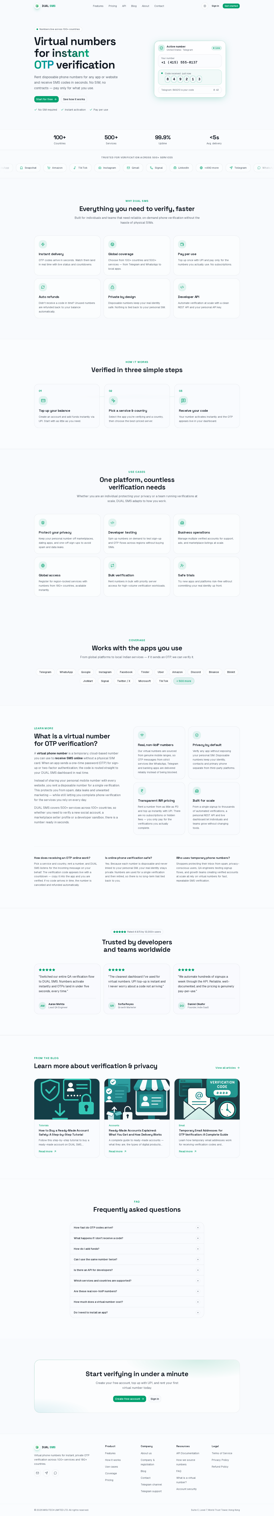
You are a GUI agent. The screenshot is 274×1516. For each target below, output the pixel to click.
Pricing (113, 6)
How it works (113, 1460)
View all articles (225, 1067)
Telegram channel (151, 1484)
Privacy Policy (220, 1460)
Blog (134, 6)
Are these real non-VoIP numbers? (136, 1291)
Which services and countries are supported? (136, 1280)
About (145, 6)
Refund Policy (220, 1466)
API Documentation (187, 1453)
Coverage (111, 1473)
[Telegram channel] (46, 1473)
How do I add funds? (136, 1248)
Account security (186, 1489)
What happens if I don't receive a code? (136, 1238)
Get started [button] (231, 5)
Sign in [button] (215, 5)
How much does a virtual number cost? (136, 1302)
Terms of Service (222, 1453)
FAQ (178, 1471)
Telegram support (151, 1491)
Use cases (111, 1466)
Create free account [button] (127, 1399)
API (124, 6)
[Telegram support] (55, 1473)
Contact (159, 6)
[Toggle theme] (204, 6)
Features (98, 6)
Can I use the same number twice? (136, 1259)
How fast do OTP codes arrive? (136, 1227)
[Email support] (37, 1473)
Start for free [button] (44, 99)
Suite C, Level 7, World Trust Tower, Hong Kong (215, 1510)
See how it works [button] (74, 99)
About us (146, 1453)
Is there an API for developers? (136, 1270)
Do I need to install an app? (136, 1312)
